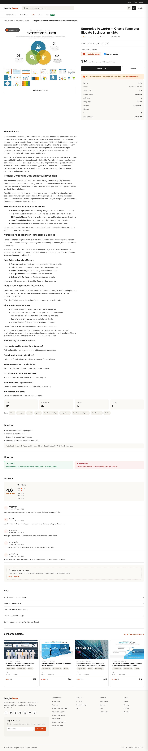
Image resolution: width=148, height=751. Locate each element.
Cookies (126, 712)
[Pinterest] (20, 713)
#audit (30, 413)
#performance (96, 413)
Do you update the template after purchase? (21, 622)
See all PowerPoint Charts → (134, 634)
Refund (126, 708)
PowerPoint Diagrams (59, 708)
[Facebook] (11, 713)
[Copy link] (89, 43)
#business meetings (50, 413)
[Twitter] (6, 713)
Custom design (81, 705)
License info (104, 712)
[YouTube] (30, 713)
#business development (80, 413)
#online (107, 413)
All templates (8, 21)
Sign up (16, 576)
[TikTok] (35, 713)
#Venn (12, 413)
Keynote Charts (111, 54)
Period (30, 668)
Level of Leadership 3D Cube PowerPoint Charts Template (56, 664)
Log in (140, 8)
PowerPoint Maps (58, 715)
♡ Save (133, 69)
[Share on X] (93, 43)
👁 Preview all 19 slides (40, 90)
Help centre (104, 701)
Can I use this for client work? (15, 610)
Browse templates (132, 77)
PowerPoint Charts (22, 21)
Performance (21, 668)
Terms (126, 701)
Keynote (23, 15)
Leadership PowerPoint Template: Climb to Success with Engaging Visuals (127, 664)
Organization (11, 668)
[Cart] (134, 8)
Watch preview (13, 30)
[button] (40, 47)
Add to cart (101, 69)
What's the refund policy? (14, 616)
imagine (11, 8)
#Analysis (21, 413)
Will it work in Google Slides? (15, 597)
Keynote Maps (57, 719)
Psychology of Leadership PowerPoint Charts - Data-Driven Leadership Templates (20, 664)
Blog (77, 708)
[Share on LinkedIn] (98, 43)
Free (50, 15)
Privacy (126, 705)
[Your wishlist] (129, 8)
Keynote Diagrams (58, 712)
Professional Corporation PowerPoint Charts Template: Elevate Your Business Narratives (91, 664)
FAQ (101, 708)
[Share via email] (107, 43)
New (40, 15)
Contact (141, 2)
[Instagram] (25, 713)
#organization (65, 413)
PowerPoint (10, 15)
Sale (33, 15)
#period (37, 413)
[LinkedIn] (15, 713)
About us (79, 701)
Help (135, 2)
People (90, 668)
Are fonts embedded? (12, 603)
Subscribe (40, 729)
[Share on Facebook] (102, 43)
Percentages (99, 668)
